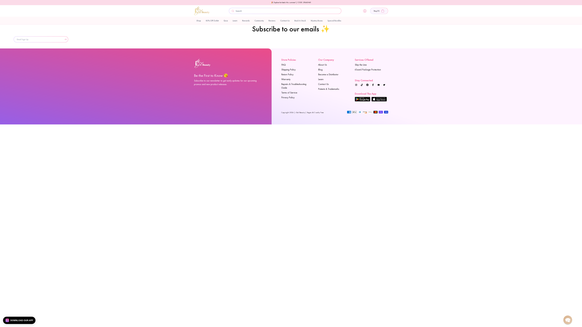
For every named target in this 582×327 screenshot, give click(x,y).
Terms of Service (289, 92)
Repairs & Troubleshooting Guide (293, 86)
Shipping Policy (288, 69)
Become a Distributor (328, 74)
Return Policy (287, 74)
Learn (320, 79)
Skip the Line (361, 64)
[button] (379, 11)
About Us (322, 64)
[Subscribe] (64, 39)
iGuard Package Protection (368, 69)
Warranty (285, 79)
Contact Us (323, 84)
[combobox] (285, 11)
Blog (320, 69)
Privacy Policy (287, 97)
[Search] (233, 11)
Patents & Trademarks (328, 89)
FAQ (283, 64)
